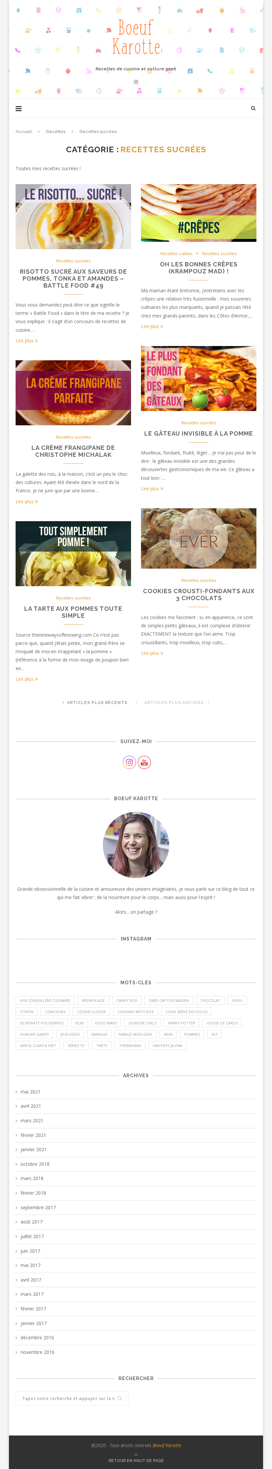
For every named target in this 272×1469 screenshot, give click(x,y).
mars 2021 (32, 1120)
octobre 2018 (35, 1164)
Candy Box (126, 1000)
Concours (55, 1011)
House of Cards (222, 1022)
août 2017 (31, 1222)
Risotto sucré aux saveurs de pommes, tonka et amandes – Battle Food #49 (73, 278)
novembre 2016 (37, 1352)
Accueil (24, 131)
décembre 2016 (37, 1337)
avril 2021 (31, 1106)
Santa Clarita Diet (38, 1045)
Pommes (192, 1034)
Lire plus (25, 340)
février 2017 (33, 1308)
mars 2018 (32, 1178)
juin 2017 (30, 1251)
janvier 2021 (34, 1149)
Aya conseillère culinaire (45, 1000)
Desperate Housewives (42, 1022)
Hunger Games (34, 1034)
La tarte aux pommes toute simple (73, 612)
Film (79, 1022)
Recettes (55, 131)
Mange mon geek (135, 1034)
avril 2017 (31, 1280)
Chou (237, 1000)
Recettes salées (177, 253)
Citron (27, 1011)
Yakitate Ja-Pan (167, 1045)
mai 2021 (30, 1091)
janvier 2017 (34, 1323)
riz (214, 1034)
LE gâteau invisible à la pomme (198, 433)
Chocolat (210, 1000)
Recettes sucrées (73, 261)
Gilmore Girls (142, 1022)
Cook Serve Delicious (186, 1011)
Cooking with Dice (135, 1011)
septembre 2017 (38, 1207)
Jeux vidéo (70, 1034)
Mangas (99, 1034)
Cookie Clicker (91, 1011)
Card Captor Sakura (169, 1000)
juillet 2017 (32, 1236)
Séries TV (76, 1045)
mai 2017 (30, 1265)
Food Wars (106, 1022)
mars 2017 (32, 1294)
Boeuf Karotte (167, 1445)
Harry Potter (181, 1022)
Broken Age (93, 1000)
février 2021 (33, 1135)
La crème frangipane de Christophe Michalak (73, 451)
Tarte (101, 1045)
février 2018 (33, 1193)
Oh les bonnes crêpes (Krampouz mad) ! (199, 268)
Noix (168, 1034)
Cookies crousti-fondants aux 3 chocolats (199, 594)
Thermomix (130, 1045)
